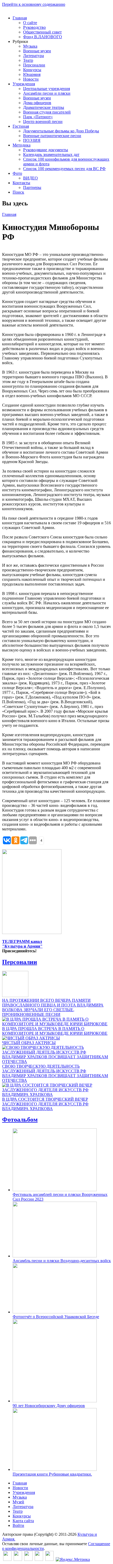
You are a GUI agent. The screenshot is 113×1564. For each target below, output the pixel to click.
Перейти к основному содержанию (33, 4)
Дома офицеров (37, 102)
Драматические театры (43, 107)
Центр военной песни (43, 121)
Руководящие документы (45, 150)
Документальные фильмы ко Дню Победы (61, 131)
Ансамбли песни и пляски (46, 93)
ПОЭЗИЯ (31, 140)
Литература (33, 55)
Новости (31, 79)
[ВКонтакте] (7, 1559)
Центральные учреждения (46, 88)
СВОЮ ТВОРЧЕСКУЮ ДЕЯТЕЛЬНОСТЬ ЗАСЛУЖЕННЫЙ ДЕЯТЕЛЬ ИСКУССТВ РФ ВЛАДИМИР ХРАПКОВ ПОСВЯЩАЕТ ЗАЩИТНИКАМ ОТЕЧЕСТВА (55, 1073)
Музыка (30, 46)
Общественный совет (42, 32)
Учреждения (24, 84)
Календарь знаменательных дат (51, 154)
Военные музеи (37, 51)
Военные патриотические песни (52, 135)
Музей (18, 1502)
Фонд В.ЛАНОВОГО (42, 37)
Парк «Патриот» (38, 117)
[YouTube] (39, 1559)
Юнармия (31, 74)
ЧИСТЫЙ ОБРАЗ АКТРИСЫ (29, 1042)
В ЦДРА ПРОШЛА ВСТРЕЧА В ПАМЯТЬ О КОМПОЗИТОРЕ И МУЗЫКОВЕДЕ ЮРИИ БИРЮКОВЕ (54, 1031)
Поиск (18, 192)
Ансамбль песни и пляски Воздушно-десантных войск (62, 1260)
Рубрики (20, 41)
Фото (17, 173)
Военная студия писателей (47, 112)
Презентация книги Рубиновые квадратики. (52, 1474)
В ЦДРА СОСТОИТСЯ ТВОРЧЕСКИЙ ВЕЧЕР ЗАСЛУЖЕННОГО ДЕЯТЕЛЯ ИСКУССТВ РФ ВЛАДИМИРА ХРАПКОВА (45, 1104)
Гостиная (21, 126)
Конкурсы (32, 69)
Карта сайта (23, 1520)
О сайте (30, 22)
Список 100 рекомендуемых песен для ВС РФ (64, 168)
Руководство (34, 27)
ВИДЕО (30, 178)
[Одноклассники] (28, 1559)
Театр (28, 60)
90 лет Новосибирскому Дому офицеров (49, 1405)
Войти (18, 1525)
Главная (20, 18)
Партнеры (32, 187)
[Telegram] (49, 1559)
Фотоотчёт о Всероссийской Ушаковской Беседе (56, 1316)
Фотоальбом (20, 1119)
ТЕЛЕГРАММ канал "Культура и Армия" (22, 943)
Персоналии (34, 65)
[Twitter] (18, 1559)
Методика (21, 145)
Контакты (21, 183)
